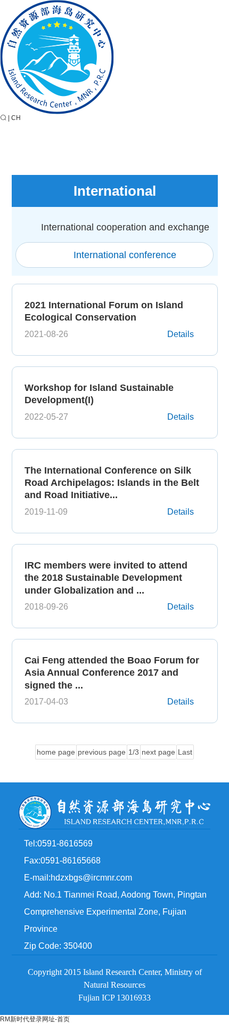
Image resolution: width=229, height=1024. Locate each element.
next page (158, 752)
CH (16, 118)
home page (56, 752)
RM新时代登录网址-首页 (35, 1019)
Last (185, 752)
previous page (102, 752)
